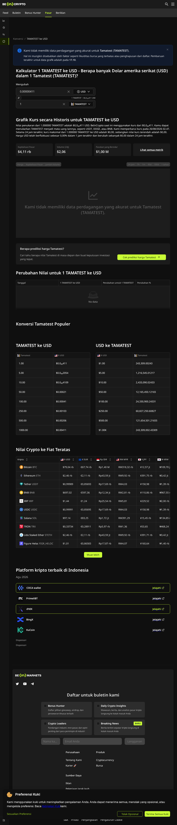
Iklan (68, 783)
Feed (5, 12)
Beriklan (60, 12)
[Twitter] (17, 684)
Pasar (48, 12)
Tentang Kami (74, 760)
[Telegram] (32, 684)
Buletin (16, 12)
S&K (66, 819)
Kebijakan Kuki (51, 806)
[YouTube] (25, 684)
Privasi (75, 819)
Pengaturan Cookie (111, 819)
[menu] (4, 31)
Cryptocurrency (105, 760)
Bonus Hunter (33, 12)
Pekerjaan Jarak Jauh (77, 788)
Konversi (18, 38)
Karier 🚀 (71, 765)
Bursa (99, 765)
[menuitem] (4, 20)
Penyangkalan (89, 819)
